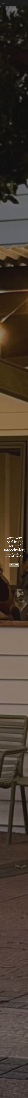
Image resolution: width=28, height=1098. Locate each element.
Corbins (4, 3)
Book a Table (14, 564)
